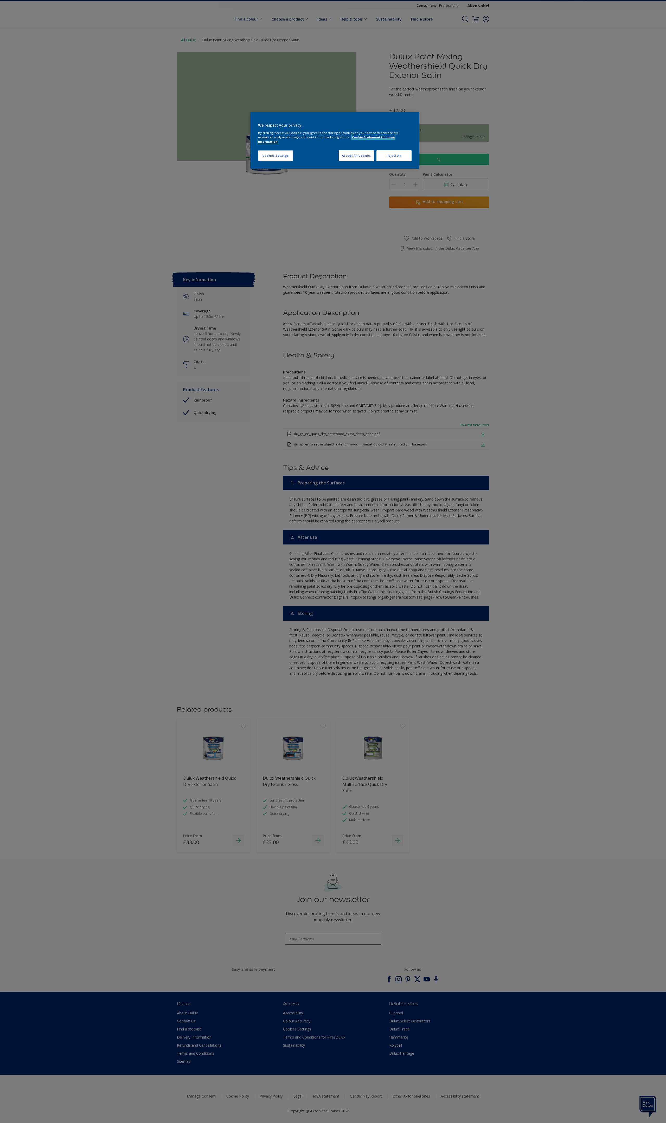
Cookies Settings (275, 155)
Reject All (394, 155)
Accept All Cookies (356, 155)
